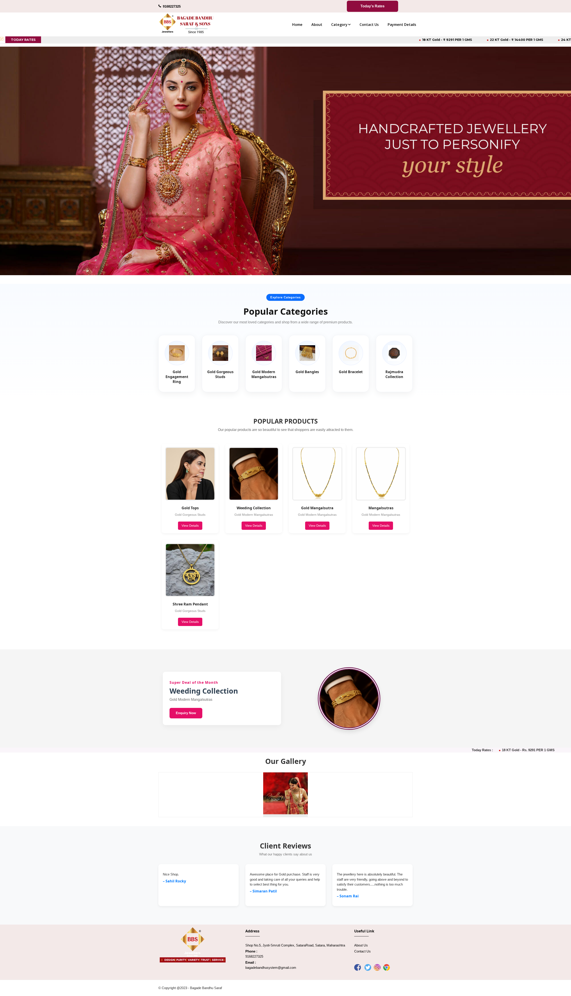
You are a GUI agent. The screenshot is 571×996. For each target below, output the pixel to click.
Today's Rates (372, 6)
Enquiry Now (186, 713)
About (316, 24)
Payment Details (402, 24)
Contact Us (369, 24)
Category (339, 24)
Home (297, 24)
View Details (190, 525)
